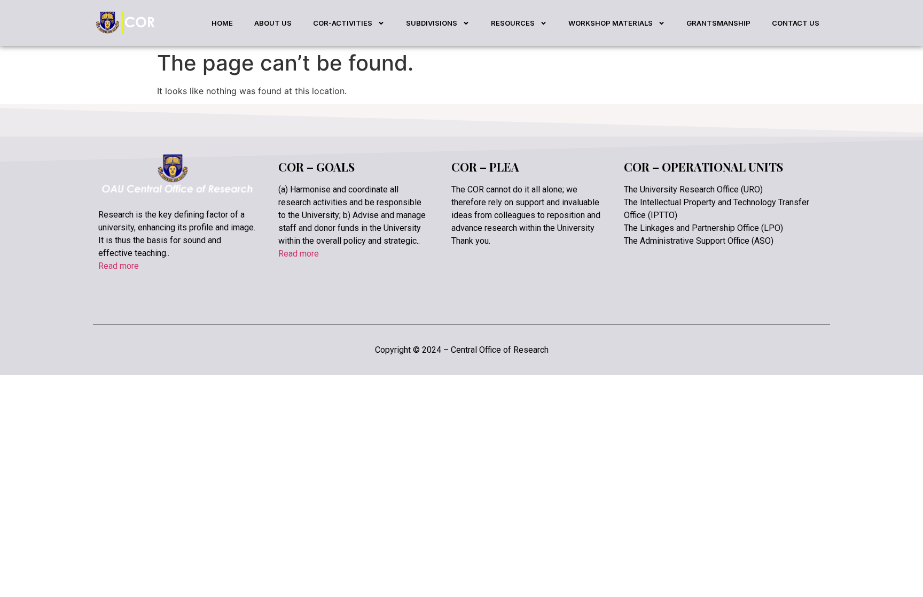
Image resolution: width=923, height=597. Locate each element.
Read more (118, 266)
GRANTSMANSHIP (718, 23)
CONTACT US (795, 23)
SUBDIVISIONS (431, 23)
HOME (222, 23)
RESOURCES (513, 23)
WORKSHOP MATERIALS (610, 23)
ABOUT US (273, 23)
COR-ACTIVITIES (342, 23)
